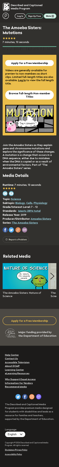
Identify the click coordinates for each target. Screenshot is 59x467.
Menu (48, 16)
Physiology (40, 203)
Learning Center (14, 369)
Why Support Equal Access (20, 379)
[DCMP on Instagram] (31, 396)
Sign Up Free (34, 16)
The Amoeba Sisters (25, 222)
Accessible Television (17, 362)
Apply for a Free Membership (29, 63)
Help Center (12, 354)
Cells (29, 203)
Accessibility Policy (13, 454)
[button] (5, 230)
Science (16, 199)
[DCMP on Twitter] (18, 396)
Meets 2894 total (29, 210)
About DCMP (12, 365)
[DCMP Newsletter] (38, 396)
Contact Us (11, 358)
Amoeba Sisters (41, 218)
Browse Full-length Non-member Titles (29, 95)
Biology (20, 203)
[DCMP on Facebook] (25, 396)
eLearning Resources (17, 373)
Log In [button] (20, 16)
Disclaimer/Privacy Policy (16, 450)
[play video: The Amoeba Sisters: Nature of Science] (26, 288)
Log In (22, 80)
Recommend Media (16, 386)
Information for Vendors (19, 383)
